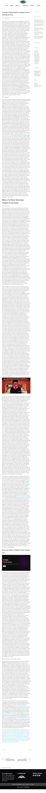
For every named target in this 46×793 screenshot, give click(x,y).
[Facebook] (33, 775)
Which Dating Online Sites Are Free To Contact (11, 737)
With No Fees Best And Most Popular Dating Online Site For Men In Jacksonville (39, 21)
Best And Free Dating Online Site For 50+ (18, 733)
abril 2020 (36, 51)
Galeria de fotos (37, 74)
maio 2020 (36, 50)
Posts (36, 84)
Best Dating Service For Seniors (17, 739)
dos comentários (38, 85)
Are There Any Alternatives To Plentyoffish (19, 736)
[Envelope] (39, 775)
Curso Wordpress (6, 18)
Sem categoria (37, 75)
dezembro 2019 (37, 56)
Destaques (36, 73)
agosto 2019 (36, 61)
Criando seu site (37, 70)
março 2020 (36, 53)
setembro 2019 (37, 60)
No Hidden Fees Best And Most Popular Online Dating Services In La (39, 29)
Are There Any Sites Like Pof (11, 731)
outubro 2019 (36, 58)
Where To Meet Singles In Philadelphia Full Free (12, 729)
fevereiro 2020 (37, 54)
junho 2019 (36, 63)
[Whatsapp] (37, 775)
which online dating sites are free (23, 718)
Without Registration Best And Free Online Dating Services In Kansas (39, 37)
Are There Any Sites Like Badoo (14, 732)
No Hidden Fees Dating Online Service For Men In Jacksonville (38, 33)
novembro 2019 (37, 57)
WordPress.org (37, 86)
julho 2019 (36, 62)
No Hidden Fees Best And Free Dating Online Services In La (39, 25)
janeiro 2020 (36, 55)
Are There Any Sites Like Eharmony (19, 740)
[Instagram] (35, 775)
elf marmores (15, 17)
